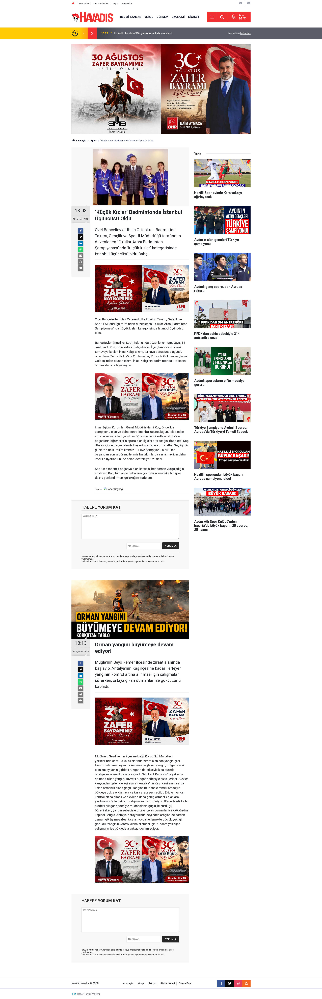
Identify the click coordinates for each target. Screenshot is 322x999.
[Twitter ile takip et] (229, 983)
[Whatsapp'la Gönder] (80, 249)
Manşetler (84, 3)
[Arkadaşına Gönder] (80, 255)
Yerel (149, 16)
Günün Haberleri (101, 3)
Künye (141, 983)
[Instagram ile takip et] (238, 983)
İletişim (152, 983)
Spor (93, 140)
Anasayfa (80, 140)
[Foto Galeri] (249, 3)
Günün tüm (239, 33)
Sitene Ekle (127, 3)
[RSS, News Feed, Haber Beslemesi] (246, 983)
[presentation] (83, 33)
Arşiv (115, 3)
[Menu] (212, 17)
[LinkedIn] (80, 243)
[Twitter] (80, 237)
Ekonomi (178, 16)
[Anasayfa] (73, 3)
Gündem (162, 16)
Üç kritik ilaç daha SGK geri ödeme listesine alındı (143, 33)
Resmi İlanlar (130, 16)
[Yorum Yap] (80, 268)
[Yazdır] (80, 262)
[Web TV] (241, 3)
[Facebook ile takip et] (221, 983)
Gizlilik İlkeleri (167, 983)
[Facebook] (80, 231)
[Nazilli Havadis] (92, 16)
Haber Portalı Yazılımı (88, 994)
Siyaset (193, 16)
